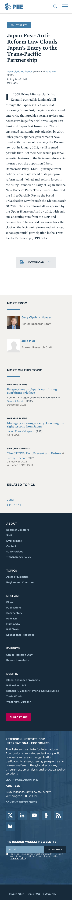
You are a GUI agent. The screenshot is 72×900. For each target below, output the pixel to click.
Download (36, 262)
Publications (13, 607)
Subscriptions (14, 551)
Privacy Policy (16, 894)
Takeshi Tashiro (16, 401)
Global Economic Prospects (23, 680)
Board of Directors (17, 529)
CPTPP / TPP (16, 505)
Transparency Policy (18, 557)
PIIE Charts (13, 629)
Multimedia (13, 624)
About (11, 523)
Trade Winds (14, 696)
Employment (14, 540)
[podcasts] (46, 815)
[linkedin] (22, 815)
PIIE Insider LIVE (16, 685)
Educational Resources (20, 634)
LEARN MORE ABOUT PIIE (22, 779)
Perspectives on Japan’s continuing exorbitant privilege (32, 391)
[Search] (55, 6)
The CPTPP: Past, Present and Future (34, 453)
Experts (13, 648)
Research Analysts (17, 660)
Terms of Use (33, 894)
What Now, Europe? (18, 701)
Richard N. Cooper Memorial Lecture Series (32, 690)
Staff (9, 535)
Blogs (9, 602)
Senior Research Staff (19, 654)
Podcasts (11, 618)
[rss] (58, 815)
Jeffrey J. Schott (17, 458)
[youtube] (34, 815)
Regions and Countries (20, 582)
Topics (11, 570)
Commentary (14, 613)
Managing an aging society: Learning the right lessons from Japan (35, 424)
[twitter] (10, 815)
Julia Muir (51, 71)
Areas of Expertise (17, 576)
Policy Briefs (18, 25)
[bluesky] (10, 826)
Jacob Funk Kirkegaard (21, 431)
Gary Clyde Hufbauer (20, 71)
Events (12, 673)
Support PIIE (18, 717)
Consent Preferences (21, 802)
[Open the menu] (64, 6)
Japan (11, 499)
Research (14, 596)
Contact (11, 546)
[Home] (14, 6)
